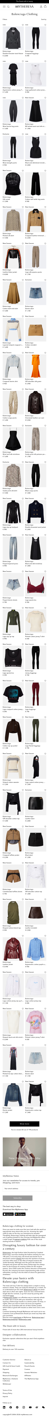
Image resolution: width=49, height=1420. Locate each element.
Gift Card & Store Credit (11, 1366)
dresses (19, 1258)
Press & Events (29, 1366)
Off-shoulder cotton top (11, 818)
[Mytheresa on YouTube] (30, 1407)
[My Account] (41, 7)
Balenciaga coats (25, 1319)
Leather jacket (8, 964)
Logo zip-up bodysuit (10, 527)
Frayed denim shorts (10, 600)
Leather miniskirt (31, 928)
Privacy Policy (7, 1393)
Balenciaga (7, 1252)
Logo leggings (30, 709)
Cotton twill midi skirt (10, 308)
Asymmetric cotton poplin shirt (36, 964)
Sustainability (29, 1363)
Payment (6, 1369)
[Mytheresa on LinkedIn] (4, 1407)
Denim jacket (7, 1110)
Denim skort (29, 308)
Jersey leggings (31, 673)
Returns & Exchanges (10, 1375)
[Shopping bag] (45, 7)
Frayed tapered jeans (10, 564)
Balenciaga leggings (10, 1319)
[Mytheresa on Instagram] (23, 1407)
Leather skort (29, 818)
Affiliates (27, 1375)
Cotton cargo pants (10, 418)
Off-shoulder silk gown (33, 381)
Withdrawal (7, 1384)
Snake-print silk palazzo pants (36, 454)
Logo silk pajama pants (33, 272)
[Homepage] (24, 6)
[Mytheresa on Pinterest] (17, 1407)
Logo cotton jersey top (33, 1001)
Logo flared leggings (32, 746)
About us (27, 1360)
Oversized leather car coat (34, 418)
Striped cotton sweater (11, 782)
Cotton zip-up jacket (10, 746)
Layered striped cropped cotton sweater (17, 345)
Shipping (6, 1372)
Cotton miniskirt (31, 345)
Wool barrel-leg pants (10, 126)
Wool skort (29, 855)
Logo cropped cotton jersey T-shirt (15, 709)
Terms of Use (7, 1390)
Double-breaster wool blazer (13, 53)
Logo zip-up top (8, 636)
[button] (23, 25)
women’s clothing (20, 1239)
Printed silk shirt (8, 235)
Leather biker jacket (10, 272)
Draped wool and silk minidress (14, 1037)
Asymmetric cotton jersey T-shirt (14, 90)
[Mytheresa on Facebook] (10, 1407)
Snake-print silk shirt (10, 491)
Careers (27, 1369)
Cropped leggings (31, 53)
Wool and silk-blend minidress (36, 163)
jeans (12, 1295)
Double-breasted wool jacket (35, 527)
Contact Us (7, 1363)
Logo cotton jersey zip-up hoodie (14, 1001)
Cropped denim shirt (10, 381)
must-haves (17, 1317)
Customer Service (9, 1360)
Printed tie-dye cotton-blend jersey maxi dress (19, 1074)
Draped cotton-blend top (12, 928)
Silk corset (6, 199)
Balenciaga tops (38, 1317)
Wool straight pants (10, 163)
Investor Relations (30, 1372)
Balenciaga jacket (10, 1297)
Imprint (5, 1396)
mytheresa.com (26, 1414)
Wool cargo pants (31, 491)
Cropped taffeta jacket (11, 855)
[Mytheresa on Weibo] (36, 1407)
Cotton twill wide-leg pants (35, 199)
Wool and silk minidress (11, 454)
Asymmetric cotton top (33, 1110)
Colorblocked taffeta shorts (12, 891)
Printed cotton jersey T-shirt (35, 636)
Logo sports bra (30, 600)
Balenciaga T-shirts (30, 1289)
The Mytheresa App (31, 1379)
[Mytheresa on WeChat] (43, 1407)
